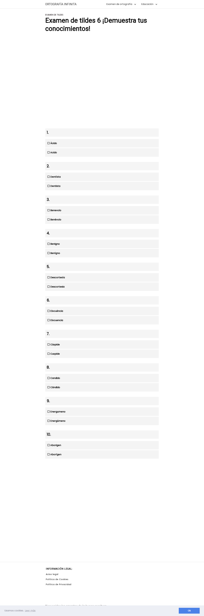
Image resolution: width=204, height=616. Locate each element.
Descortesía (57, 277)
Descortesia (57, 286)
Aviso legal (52, 574)
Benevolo (55, 210)
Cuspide (55, 353)
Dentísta (55, 176)
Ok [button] (189, 610)
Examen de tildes (54, 14)
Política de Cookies (57, 579)
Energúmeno (57, 421)
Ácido (53, 143)
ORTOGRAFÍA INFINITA (60, 4)
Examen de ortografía (119, 4)
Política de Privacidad (58, 584)
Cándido (55, 387)
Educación (147, 4)
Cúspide (55, 344)
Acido (53, 152)
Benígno (55, 253)
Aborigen (55, 445)
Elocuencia (56, 320)
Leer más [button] (30, 610)
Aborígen (55, 454)
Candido (55, 378)
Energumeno (57, 411)
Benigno (55, 244)
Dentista (55, 186)
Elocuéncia (56, 311)
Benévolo (55, 219)
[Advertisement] (102, 58)
